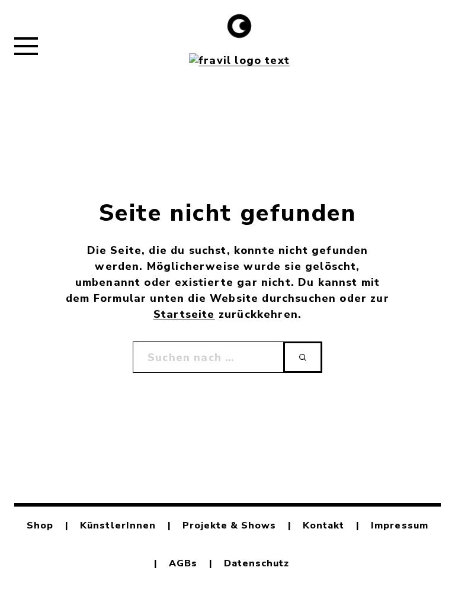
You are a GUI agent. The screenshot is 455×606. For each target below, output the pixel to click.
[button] (26, 45)
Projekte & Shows (229, 525)
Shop (40, 525)
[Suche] (302, 357)
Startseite (184, 314)
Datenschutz (256, 563)
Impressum (399, 525)
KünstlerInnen (118, 525)
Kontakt (323, 525)
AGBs (183, 563)
